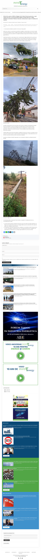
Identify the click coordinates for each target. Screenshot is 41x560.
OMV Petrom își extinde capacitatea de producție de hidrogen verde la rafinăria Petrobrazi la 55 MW (19, 303)
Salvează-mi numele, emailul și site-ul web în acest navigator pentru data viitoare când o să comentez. (20, 260)
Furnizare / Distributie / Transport (19, 22)
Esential (13, 22)
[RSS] (18, 558)
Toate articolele (6, 455)
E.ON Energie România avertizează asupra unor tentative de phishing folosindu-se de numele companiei (19, 495)
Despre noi (7, 552)
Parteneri (34, 552)
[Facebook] (20, 558)
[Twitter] (22, 558)
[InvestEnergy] (20, 3)
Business (10, 22)
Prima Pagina (5, 24)
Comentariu (4, 245)
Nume (3, 251)
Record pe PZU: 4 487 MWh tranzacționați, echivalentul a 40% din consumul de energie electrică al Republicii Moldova (20, 426)
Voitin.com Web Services (22, 556)
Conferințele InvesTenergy (24, 552)
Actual (9, 24)
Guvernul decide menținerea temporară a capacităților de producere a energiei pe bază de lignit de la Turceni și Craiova (19, 268)
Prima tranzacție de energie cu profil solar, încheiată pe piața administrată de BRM (16, 436)
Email (3, 254)
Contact (20, 553)
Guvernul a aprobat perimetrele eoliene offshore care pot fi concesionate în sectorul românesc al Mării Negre (20, 461)
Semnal (25, 22)
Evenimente (14, 552)
